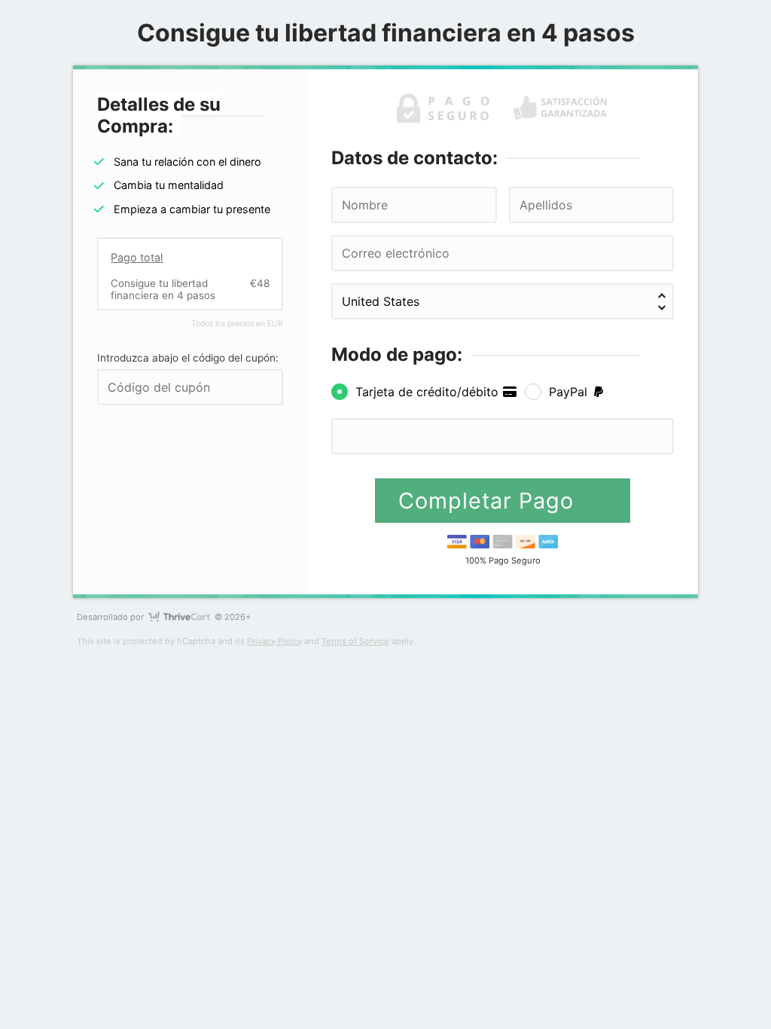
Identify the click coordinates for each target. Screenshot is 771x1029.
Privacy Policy (274, 641)
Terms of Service (355, 641)
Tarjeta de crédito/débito (428, 391)
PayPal (570, 391)
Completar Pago (489, 500)
